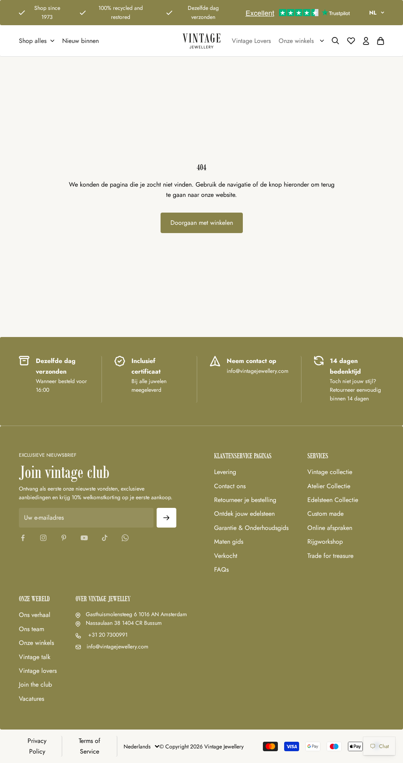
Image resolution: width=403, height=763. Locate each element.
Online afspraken (329, 527)
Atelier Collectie (328, 486)
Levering (225, 471)
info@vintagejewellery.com (117, 646)
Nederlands (137, 746)
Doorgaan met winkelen (201, 222)
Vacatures (31, 698)
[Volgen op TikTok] (105, 538)
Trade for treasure (330, 555)
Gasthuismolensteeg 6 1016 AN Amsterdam (136, 614)
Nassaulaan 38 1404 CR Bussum (124, 623)
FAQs (221, 569)
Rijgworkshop (325, 541)
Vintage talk (34, 656)
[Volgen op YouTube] (84, 538)
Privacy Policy (37, 746)
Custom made (325, 513)
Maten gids (228, 541)
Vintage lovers (38, 670)
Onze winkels (36, 642)
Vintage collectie (329, 471)
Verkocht (225, 555)
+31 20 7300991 (107, 635)
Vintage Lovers (251, 40)
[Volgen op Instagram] (43, 538)
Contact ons (230, 486)
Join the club (35, 684)
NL (372, 13)
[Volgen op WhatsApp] (125, 538)
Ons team (31, 628)
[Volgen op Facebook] (23, 538)
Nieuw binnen (80, 40)
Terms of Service (89, 746)
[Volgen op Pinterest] (64, 538)
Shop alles (32, 40)
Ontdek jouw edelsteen (244, 513)
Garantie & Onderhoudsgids (251, 527)
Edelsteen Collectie (332, 499)
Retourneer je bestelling (245, 499)
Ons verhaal (34, 614)
